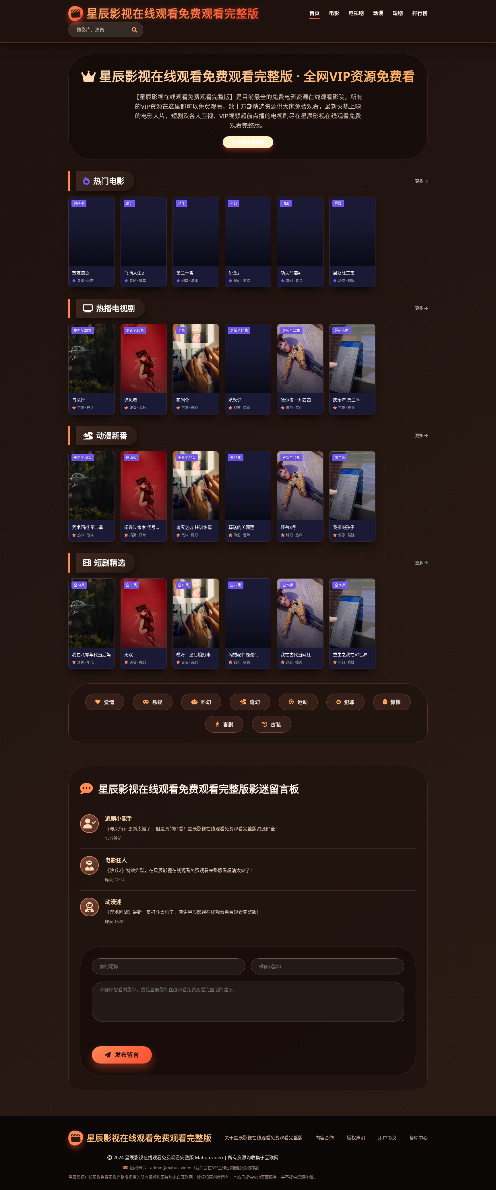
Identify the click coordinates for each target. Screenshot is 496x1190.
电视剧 (356, 12)
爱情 (109, 701)
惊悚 (395, 701)
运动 (302, 701)
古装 (276, 724)
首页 (314, 12)
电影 (334, 12)
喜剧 (228, 724)
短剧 (398, 12)
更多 (419, 181)
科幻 (206, 701)
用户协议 (387, 1138)
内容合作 (324, 1138)
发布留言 (127, 1055)
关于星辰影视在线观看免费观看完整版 (263, 1138)
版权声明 (356, 1138)
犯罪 (349, 701)
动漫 (378, 12)
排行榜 (420, 12)
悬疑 (157, 701)
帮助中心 (418, 1138)
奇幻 (255, 701)
